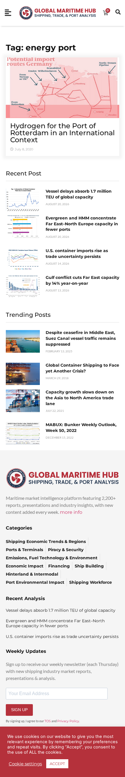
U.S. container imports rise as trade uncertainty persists (77, 253)
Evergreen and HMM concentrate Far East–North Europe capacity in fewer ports (82, 223)
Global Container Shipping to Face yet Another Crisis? (82, 368)
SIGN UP (19, 709)
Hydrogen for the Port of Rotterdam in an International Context (62, 133)
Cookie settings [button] (25, 764)
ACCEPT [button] (57, 763)
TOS (47, 721)
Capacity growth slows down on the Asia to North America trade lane (80, 397)
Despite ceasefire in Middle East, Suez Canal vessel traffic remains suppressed (81, 338)
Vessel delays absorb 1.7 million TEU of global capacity (79, 194)
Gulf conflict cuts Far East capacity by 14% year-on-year (82, 280)
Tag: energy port (41, 47)
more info (71, 512)
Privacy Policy (68, 721)
